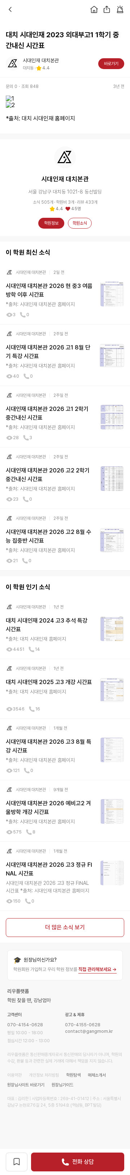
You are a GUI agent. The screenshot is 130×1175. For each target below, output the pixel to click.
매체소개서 (97, 1075)
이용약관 (14, 1075)
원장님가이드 (62, 1084)
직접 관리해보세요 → (97, 969)
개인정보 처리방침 (44, 1075)
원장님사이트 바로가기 (25, 1084)
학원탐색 (73, 1075)
